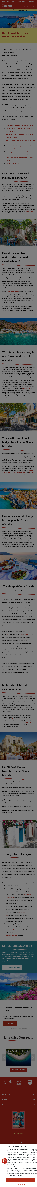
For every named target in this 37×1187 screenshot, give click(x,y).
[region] (18, 1165)
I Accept (20, 1180)
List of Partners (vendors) (14, 1175)
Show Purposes (20, 1184)
